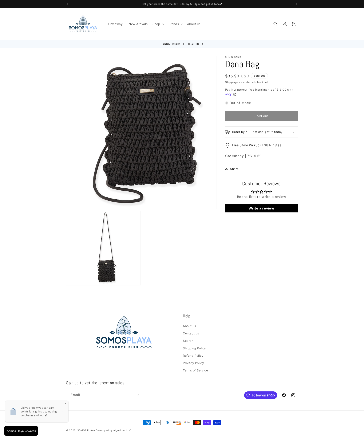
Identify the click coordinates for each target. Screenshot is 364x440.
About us (189, 326)
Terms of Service (195, 370)
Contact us (191, 333)
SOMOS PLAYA (86, 430)
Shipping (231, 82)
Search (188, 340)
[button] (158, 24)
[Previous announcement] (67, 4)
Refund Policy (193, 355)
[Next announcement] (296, 4)
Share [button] (234, 169)
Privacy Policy (193, 363)
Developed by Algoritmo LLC (113, 430)
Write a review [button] (261, 208)
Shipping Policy (194, 348)
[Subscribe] (137, 395)
